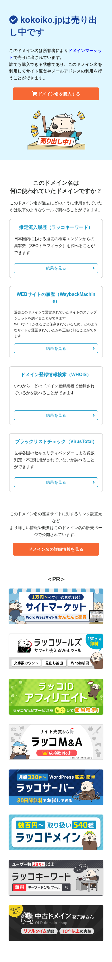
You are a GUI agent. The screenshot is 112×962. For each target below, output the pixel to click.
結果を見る (56, 268)
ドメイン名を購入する (59, 93)
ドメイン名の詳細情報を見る (55, 549)
